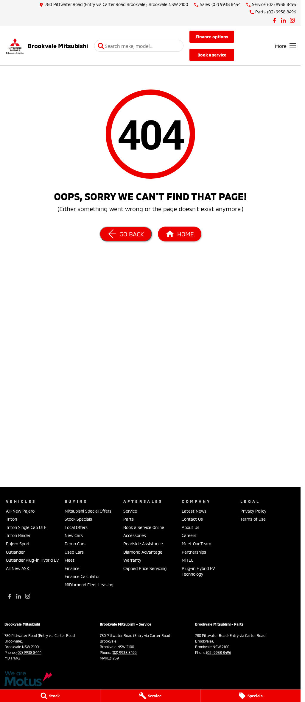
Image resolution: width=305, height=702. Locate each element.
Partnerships (194, 552)
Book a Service (211, 54)
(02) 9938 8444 (28, 652)
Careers (189, 535)
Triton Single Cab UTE (26, 527)
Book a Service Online (143, 527)
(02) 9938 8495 (124, 652)
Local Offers (76, 527)
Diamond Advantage (142, 552)
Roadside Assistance (143, 543)
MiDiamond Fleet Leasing (89, 584)
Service (130, 510)
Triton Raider (18, 535)
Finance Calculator (82, 576)
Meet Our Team (196, 543)
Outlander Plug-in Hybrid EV (32, 560)
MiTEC (187, 560)
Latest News (194, 510)
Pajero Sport (18, 543)
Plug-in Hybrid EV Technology (198, 571)
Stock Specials (78, 519)
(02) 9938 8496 (218, 652)
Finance (72, 568)
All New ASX (17, 568)
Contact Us (192, 519)
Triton (11, 519)
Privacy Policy (253, 510)
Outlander (15, 552)
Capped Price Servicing (144, 568)
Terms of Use (253, 519)
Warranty (132, 560)
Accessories (134, 535)
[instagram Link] (292, 20)
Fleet (69, 560)
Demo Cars (75, 543)
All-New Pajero (20, 510)
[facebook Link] (274, 20)
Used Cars (74, 552)
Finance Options (212, 36)
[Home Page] (14, 46)
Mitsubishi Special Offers (88, 510)
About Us (190, 527)
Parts (128, 519)
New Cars (74, 535)
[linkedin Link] (283, 20)
